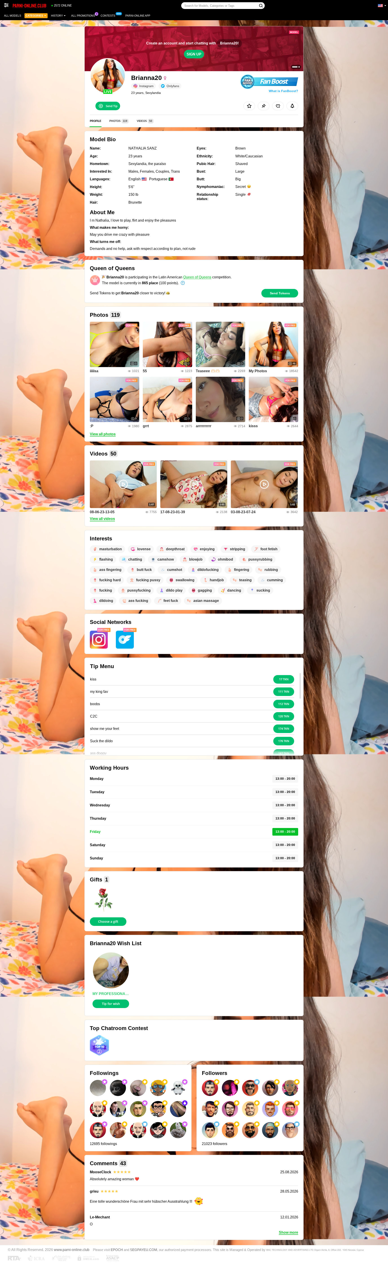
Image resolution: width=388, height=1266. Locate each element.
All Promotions (83, 15)
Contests (108, 15)
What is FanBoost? (283, 91)
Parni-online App (137, 15)
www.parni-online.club (71, 1250)
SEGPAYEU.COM (143, 1250)
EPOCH (117, 1250)
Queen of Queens (197, 277)
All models (12, 15)
